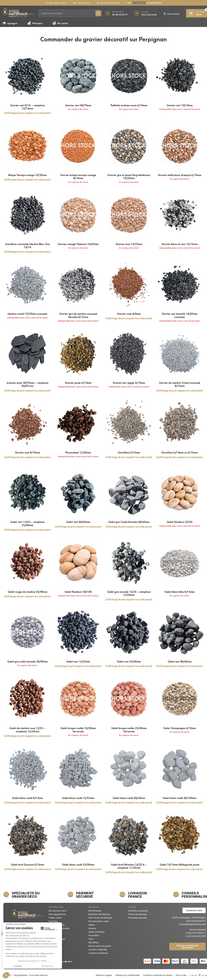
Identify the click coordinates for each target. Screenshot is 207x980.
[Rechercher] (98, 13)
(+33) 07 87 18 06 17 (196, 933)
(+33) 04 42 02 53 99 (196, 936)
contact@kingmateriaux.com (192, 924)
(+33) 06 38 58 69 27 (196, 921)
